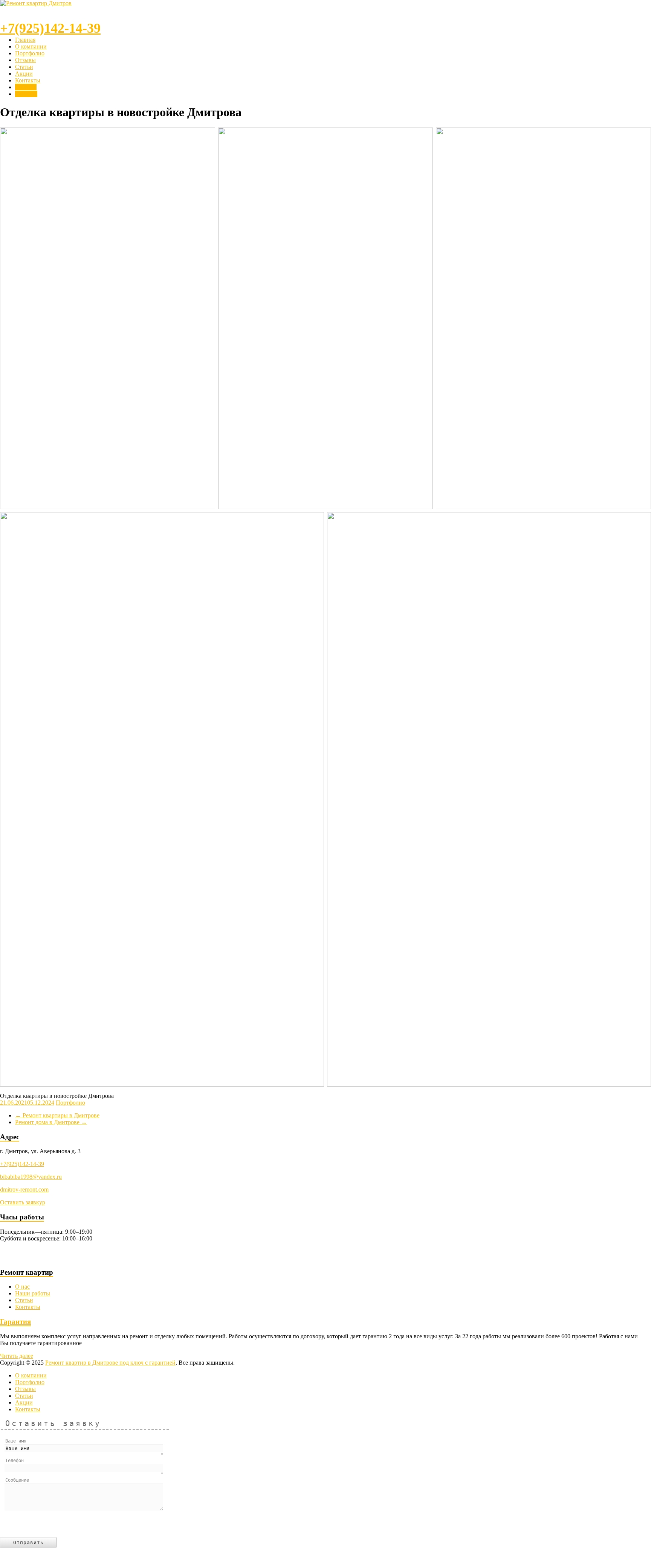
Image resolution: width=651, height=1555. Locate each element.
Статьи (24, 67)
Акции (24, 73)
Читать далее (16, 1356)
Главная (25, 39)
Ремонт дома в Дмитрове (51, 1122)
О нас (22, 1286)
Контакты (27, 80)
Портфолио (29, 53)
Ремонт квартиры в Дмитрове (57, 1115)
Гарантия (15, 1321)
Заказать (26, 87)
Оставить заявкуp (22, 1202)
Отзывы (25, 60)
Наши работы (32, 1293)
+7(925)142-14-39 (22, 1164)
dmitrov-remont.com (24, 1189)
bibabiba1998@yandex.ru (31, 1176)
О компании (31, 46)
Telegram (26, 94)
